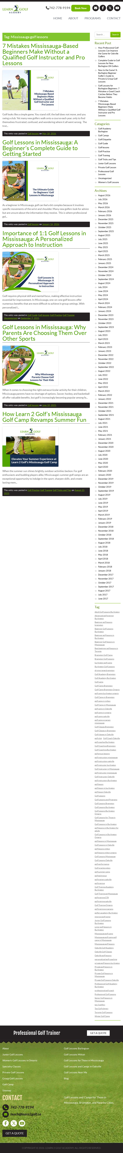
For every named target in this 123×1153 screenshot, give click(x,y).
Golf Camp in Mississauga (105, 705)
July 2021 (102, 423)
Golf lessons (33, 133)
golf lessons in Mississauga (105, 841)
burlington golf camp (103, 663)
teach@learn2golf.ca (25, 1114)
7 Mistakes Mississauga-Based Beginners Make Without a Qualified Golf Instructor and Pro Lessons (43, 54)
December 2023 (105, 315)
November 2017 (106, 579)
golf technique (101, 876)
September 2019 (106, 491)
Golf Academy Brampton (105, 674)
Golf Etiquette (104, 139)
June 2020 (103, 459)
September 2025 (106, 231)
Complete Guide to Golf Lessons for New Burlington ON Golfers (109, 63)
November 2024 (106, 271)
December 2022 (105, 355)
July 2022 (102, 375)
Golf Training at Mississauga (106, 894)
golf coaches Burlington (105, 742)
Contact (114, 18)
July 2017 (102, 595)
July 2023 (102, 335)
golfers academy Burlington (106, 913)
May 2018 (103, 555)
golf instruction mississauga (106, 757)
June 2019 (103, 503)
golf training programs (104, 909)
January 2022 (104, 399)
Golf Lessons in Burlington (106, 824)
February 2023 (105, 347)
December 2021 (105, 403)
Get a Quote (98, 1033)
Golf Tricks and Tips (62, 490)
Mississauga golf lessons (105, 944)
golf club (98, 738)
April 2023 (103, 339)
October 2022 (104, 363)
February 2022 (105, 395)
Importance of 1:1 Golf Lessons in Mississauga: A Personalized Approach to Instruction (44, 239)
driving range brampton (105, 670)
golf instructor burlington (105, 765)
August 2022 (104, 371)
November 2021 (106, 407)
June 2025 (103, 243)
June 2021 (103, 427)
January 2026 (104, 215)
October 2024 (104, 275)
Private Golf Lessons (13, 1072)
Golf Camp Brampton (104, 686)
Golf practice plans (102, 868)
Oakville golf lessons (103, 955)
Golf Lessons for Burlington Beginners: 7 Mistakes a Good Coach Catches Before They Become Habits (109, 91)
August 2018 (104, 543)
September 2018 (106, 539)
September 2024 (106, 279)
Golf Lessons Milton (74, 1054)
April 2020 (103, 467)
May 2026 (103, 203)
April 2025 (103, 251)
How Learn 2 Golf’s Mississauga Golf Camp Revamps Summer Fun (44, 417)
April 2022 (103, 387)
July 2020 (102, 455)
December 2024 (105, 267)
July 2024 (102, 287)
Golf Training (68, 315)
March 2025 (104, 255)
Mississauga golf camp (104, 934)
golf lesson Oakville (103, 792)
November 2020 (106, 447)
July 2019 (102, 499)
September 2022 (106, 367)
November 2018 (106, 531)
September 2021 (106, 415)
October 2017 (104, 583)
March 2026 (104, 207)
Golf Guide (32, 315)
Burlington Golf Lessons (105, 667)
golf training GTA (102, 897)
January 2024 (104, 311)
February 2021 (105, 435)
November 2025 (106, 223)
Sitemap (6, 1090)
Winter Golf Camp (102, 1016)
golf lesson (99, 784)
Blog (66, 1078)
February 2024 (105, 307)
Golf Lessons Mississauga (105, 856)
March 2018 (104, 563)
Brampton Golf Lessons (104, 659)
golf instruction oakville (104, 761)
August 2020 (104, 451)
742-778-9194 (59, 8)
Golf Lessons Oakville (103, 860)
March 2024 (104, 303)
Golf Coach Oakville (111, 738)
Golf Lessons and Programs (106, 800)
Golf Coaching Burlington (105, 750)
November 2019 (106, 483)
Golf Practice (56, 315)
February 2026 (105, 211)
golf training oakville (103, 901)
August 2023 (104, 331)
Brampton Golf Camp (104, 655)
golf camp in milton (103, 701)
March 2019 (104, 515)
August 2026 (104, 195)
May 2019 (103, 507)
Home (57, 18)
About (73, 18)
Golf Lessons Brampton (104, 803)
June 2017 (103, 599)
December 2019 (105, 479)
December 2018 (105, 527)
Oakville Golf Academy (104, 948)
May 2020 (103, 463)
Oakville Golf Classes (103, 952)
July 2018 (102, 547)
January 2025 (104, 263)
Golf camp (99, 682)
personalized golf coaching (106, 959)
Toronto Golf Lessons (103, 1012)
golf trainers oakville (103, 879)
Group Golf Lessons (12, 1078)
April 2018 (103, 559)
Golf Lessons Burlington (105, 807)
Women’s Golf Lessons (108, 182)
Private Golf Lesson (107, 167)
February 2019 (105, 519)
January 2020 (104, 475)
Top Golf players (101, 1008)
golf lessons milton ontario (106, 853)
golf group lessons (102, 754)
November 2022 (106, 359)
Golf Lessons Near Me (75, 1072)
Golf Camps (103, 135)
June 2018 (103, 551)
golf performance (102, 864)
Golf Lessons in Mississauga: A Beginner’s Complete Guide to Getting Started (40, 148)
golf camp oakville (102, 716)
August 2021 (104, 419)
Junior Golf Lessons (107, 163)
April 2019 (103, 511)
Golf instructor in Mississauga (107, 769)
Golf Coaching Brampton (105, 746)
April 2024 (103, 299)
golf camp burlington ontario (107, 693)
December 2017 (105, 575)
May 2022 (103, 383)
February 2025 (105, 259)
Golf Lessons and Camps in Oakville (82, 1066)
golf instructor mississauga (106, 773)
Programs (93, 18)
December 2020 (105, 443)
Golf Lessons (100, 796)
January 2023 (104, 351)
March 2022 (104, 391)
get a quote (15, 1133)
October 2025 (104, 227)
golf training (100, 883)
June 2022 (103, 379)
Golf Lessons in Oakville (104, 845)
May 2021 (103, 431)
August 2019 (104, 495)
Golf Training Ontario (104, 905)
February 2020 (105, 471)
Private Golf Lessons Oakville (107, 980)
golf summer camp (102, 872)
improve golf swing (102, 917)
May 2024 (103, 295)
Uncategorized (10, 318)
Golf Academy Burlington (105, 678)
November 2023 (106, 319)
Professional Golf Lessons (105, 994)
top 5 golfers (100, 1005)
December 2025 (105, 219)
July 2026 (102, 199)
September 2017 (106, 587)
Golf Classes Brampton (104, 727)
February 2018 (105, 567)
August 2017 (104, 591)
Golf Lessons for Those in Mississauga (84, 1060)
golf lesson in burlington (105, 788)
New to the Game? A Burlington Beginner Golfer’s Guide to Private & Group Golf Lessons (107, 76)
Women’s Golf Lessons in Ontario (19, 1060)
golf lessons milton (102, 849)
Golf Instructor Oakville (105, 777)
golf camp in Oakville (103, 709)
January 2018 (104, 571)
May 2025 (103, 247)
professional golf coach (104, 990)
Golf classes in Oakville (104, 734)
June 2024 (103, 291)
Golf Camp (7, 1084)
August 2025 (104, 235)
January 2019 (104, 523)
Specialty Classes (11, 1066)
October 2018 (104, 535)
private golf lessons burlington (107, 963)
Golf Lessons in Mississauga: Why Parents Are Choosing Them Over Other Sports (44, 333)
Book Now (81, 8)
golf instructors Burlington (106, 780)
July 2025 (102, 239)
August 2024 (104, 283)
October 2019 (104, 487)
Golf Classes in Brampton (105, 731)
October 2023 (104, 323)
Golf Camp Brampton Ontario (107, 690)
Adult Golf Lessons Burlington (107, 612)
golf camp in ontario (103, 713)
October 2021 (104, 411)
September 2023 (106, 327)
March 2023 (104, 343)
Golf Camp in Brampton (105, 697)
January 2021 (104, 439)
